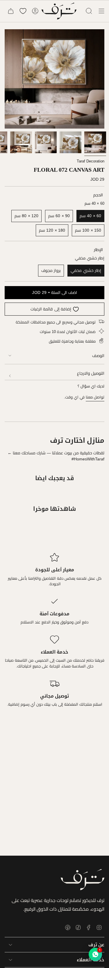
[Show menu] (101, 11)
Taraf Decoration (90, 161)
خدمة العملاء (90, 959)
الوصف (98, 355)
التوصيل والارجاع (90, 373)
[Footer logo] (82, 879)
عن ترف (96, 944)
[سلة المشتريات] (11, 11)
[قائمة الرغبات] (23, 11)
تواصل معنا (95, 397)
